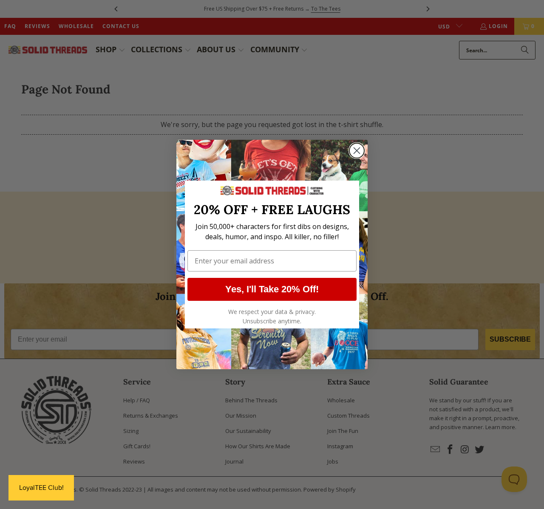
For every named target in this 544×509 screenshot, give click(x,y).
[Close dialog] (356, 150)
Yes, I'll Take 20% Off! (272, 289)
